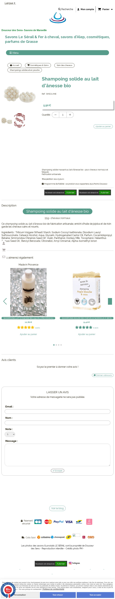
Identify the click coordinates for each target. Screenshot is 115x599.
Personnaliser (20, 595)
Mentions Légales (11, 569)
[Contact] (4, 257)
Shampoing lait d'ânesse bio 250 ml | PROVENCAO (28, 318)
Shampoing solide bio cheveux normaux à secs (86, 318)
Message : (11, 441)
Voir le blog (57, 508)
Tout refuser (58, 595)
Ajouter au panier (28, 334)
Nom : (8, 417)
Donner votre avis (104, 375)
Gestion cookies (82, 569)
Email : (9, 406)
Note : (9, 429)
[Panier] (4, 250)
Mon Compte (97, 569)
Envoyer (58, 470)
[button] (54, 345)
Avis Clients (58, 574)
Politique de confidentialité (61, 569)
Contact (108, 569)
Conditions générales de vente (34, 569)
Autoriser (70, 192)
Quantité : (46, 114)
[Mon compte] (4, 243)
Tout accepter (95, 595)
